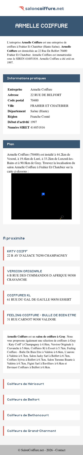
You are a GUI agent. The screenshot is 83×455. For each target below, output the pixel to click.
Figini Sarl (33, 363)
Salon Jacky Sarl (39, 356)
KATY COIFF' (17, 251)
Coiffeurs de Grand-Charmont (31, 431)
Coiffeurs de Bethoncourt (28, 415)
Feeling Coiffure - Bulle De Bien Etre (41, 350)
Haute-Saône (51, 46)
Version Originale (61, 344)
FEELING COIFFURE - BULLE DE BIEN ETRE (41, 315)
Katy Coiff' (15, 344)
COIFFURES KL (19, 295)
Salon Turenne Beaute (60, 359)
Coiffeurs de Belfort (23, 399)
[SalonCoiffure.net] (41, 8)
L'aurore (69, 352)
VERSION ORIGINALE (24, 271)
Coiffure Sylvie (16, 359)
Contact (60, 450)
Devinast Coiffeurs (18, 367)
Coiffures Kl (38, 348)
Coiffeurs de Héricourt (25, 384)
